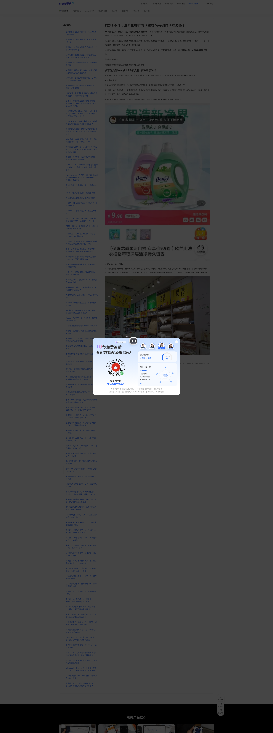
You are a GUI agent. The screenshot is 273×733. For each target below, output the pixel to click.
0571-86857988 (136, 392)
